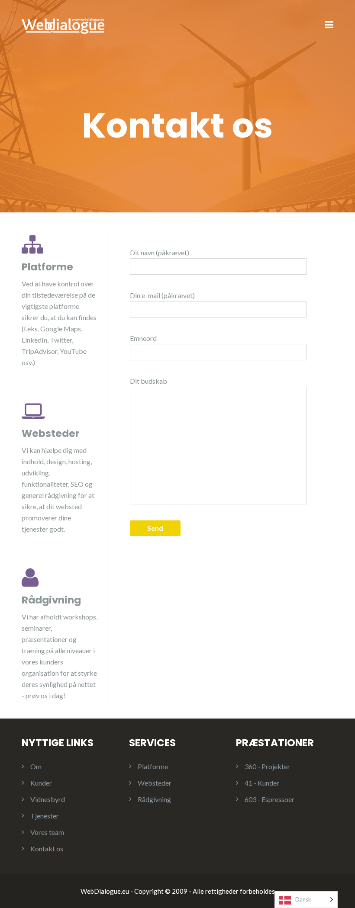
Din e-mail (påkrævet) (162, 295)
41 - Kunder (262, 783)
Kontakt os (46, 848)
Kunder (41, 783)
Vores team (47, 832)
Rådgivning (154, 799)
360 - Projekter (267, 766)
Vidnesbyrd (47, 799)
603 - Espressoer (269, 799)
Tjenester (44, 816)
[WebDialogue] (63, 24)
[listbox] (306, 899)
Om (36, 766)
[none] (306, 899)
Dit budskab (148, 381)
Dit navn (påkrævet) (159, 252)
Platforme (153, 766)
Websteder (154, 783)
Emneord (143, 338)
